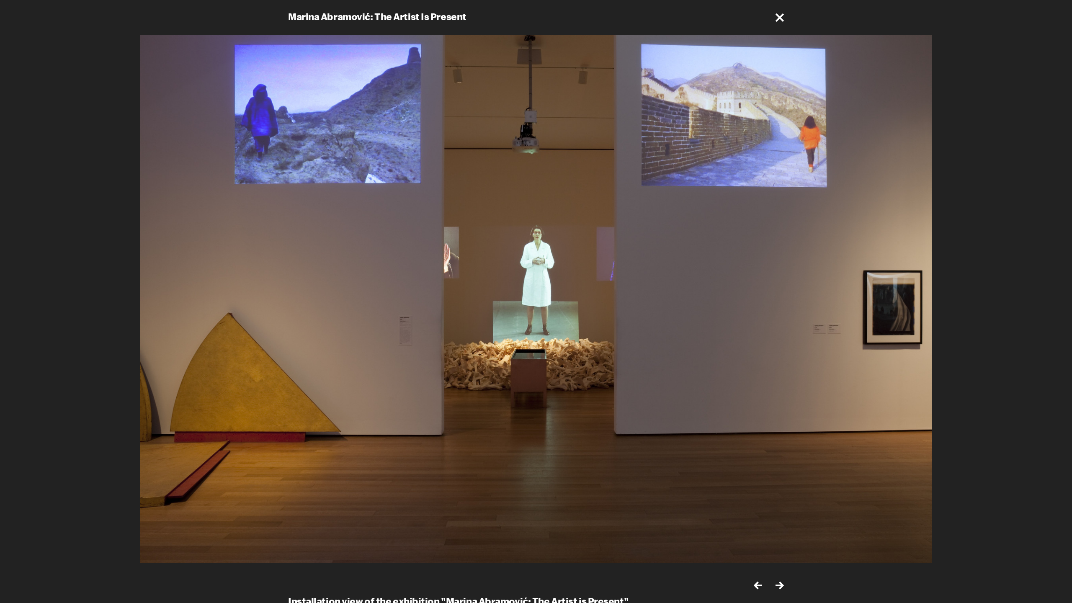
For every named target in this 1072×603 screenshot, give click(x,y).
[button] (779, 17)
